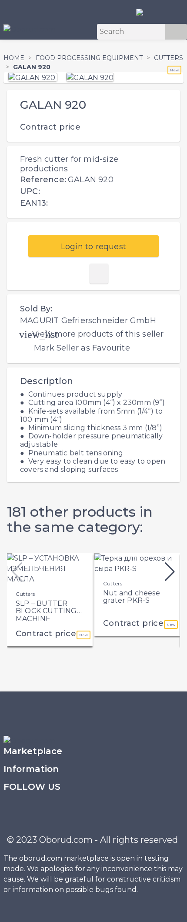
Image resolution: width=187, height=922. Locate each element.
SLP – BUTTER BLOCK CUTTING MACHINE (46, 611)
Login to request (93, 246)
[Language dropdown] (143, 12)
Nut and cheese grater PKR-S (131, 597)
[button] (170, 571)
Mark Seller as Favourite (82, 348)
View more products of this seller (98, 334)
